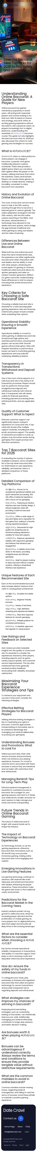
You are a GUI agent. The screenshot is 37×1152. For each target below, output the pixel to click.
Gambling (8, 54)
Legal (27, 1145)
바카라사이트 (18, 133)
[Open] (31, 5)
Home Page (9, 1126)
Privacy (14, 1145)
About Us (7, 1145)
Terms (21, 1145)
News (20, 1126)
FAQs (28, 1126)
